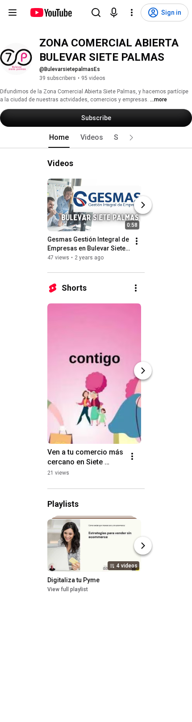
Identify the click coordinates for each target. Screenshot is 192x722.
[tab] (59, 137)
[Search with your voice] (114, 12)
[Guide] (12, 12)
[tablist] (96, 137)
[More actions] (137, 241)
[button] (131, 137)
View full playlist (67, 589)
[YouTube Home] (50, 12)
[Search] (96, 12)
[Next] (143, 205)
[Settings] (131, 12)
